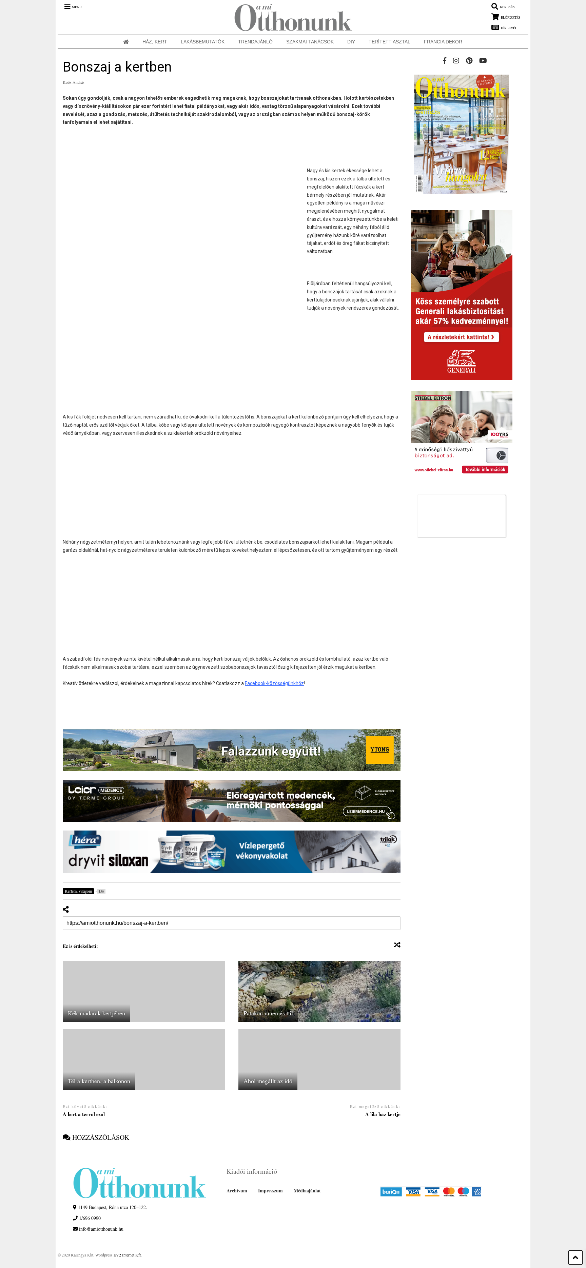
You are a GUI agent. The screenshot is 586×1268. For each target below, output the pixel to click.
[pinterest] (469, 60)
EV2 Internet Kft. (128, 1254)
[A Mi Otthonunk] (290, 17)
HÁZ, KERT (154, 41)
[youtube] (483, 60)
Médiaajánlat (307, 1190)
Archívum (237, 1190)
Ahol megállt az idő (267, 1081)
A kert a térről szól (84, 1114)
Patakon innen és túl (268, 1013)
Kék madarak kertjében (96, 1013)
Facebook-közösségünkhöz (274, 683)
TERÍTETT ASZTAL (389, 41)
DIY (351, 41)
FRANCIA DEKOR (443, 41)
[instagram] (456, 60)
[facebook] (444, 60)
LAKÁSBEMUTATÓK (202, 41)
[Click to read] (144, 991)
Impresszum (270, 1190)
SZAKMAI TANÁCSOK (310, 41)
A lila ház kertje (383, 1114)
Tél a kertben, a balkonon (99, 1081)
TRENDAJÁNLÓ (255, 41)
